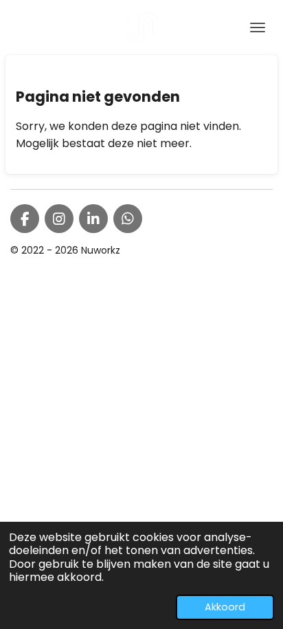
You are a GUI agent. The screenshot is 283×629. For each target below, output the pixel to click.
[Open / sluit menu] (257, 27)
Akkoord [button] (225, 607)
